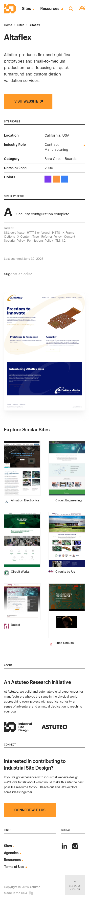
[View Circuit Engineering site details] (67, 468)
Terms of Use (14, 867)
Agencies (11, 853)
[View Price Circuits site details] (67, 611)
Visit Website (26, 101)
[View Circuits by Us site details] (67, 539)
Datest (15, 625)
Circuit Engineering (68, 500)
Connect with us (29, 810)
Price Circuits (64, 643)
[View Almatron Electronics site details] (22, 468)
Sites (26, 8)
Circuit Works (20, 571)
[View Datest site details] (22, 602)
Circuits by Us (65, 571)
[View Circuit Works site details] (22, 539)
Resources (49, 8)
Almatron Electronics (25, 500)
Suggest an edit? (18, 274)
